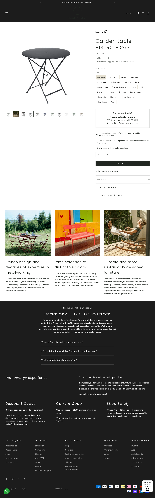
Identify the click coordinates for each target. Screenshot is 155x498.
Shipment (69, 462)
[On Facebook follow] (6, 479)
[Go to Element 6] (45, 114)
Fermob (100, 53)
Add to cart (122, 163)
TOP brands (136, 462)
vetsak (38, 466)
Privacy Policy (137, 458)
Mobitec (39, 454)
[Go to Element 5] (37, 114)
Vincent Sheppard (43, 470)
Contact (69, 450)
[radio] (101, 77)
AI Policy (135, 466)
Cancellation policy (73, 458)
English (128, 13)
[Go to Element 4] (30, 114)
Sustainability (137, 454)
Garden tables (11, 458)
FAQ (67, 446)
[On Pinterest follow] (18, 479)
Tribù (37, 462)
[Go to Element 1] (8, 114)
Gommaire (40, 450)
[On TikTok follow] (24, 479)
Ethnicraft (39, 446)
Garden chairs (11, 462)
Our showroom (111, 450)
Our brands (109, 446)
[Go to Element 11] (81, 114)
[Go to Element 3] (23, 114)
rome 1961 (39, 458)
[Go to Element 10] (74, 114)
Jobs (106, 454)
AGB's (134, 450)
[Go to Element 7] (52, 114)
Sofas (7, 454)
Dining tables (11, 446)
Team (106, 458)
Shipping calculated (115, 61)
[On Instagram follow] (12, 479)
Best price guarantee (74, 454)
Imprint (134, 446)
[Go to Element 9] (67, 114)
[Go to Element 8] (59, 114)
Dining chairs (11, 450)
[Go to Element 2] (16, 114)
